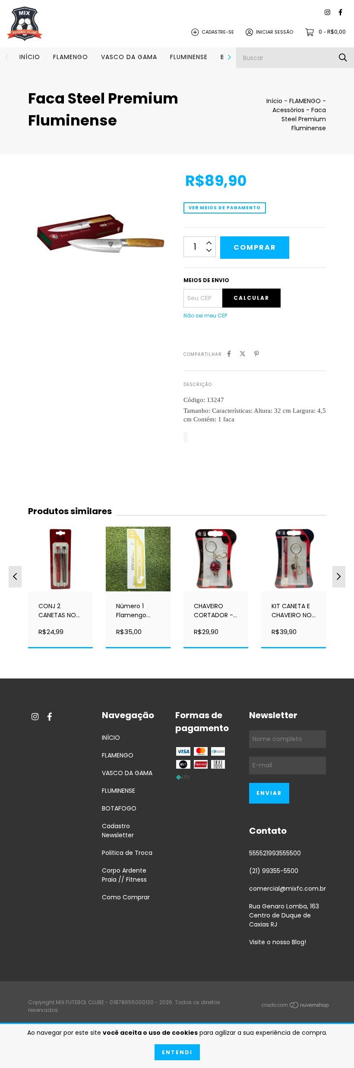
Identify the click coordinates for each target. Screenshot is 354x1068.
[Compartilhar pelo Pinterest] (256, 354)
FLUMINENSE (189, 57)
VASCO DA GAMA (129, 57)
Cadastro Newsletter (118, 830)
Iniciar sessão (274, 31)
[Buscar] (343, 58)
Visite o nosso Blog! (277, 942)
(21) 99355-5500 (273, 871)
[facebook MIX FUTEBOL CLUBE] (340, 13)
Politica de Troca (127, 852)
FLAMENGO (70, 57)
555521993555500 (275, 853)
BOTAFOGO (119, 808)
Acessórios (289, 110)
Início (274, 101)
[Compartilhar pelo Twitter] (242, 354)
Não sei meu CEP (205, 315)
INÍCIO (29, 57)
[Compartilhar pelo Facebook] (229, 354)
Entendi (177, 1052)
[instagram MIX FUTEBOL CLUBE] (327, 13)
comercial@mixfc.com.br (287, 888)
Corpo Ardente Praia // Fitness (124, 875)
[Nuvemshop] (295, 1006)
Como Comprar (126, 897)
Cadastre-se (218, 31)
